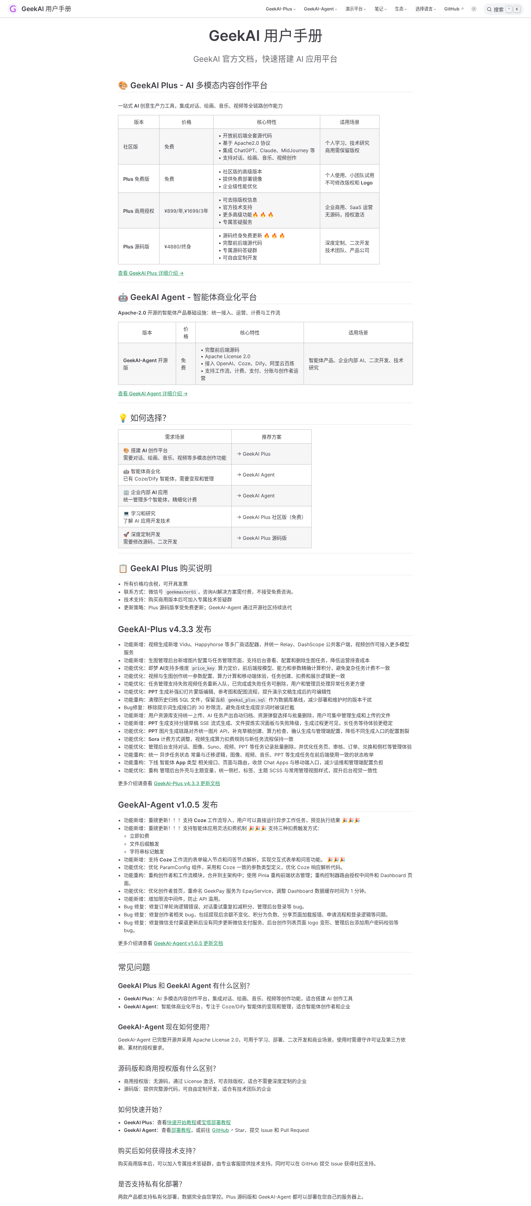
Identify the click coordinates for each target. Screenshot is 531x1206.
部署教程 (181, 1130)
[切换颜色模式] (474, 9)
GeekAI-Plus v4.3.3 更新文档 (187, 783)
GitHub (451, 8)
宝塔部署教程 (216, 1122)
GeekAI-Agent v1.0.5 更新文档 (188, 943)
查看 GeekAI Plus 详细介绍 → (151, 273)
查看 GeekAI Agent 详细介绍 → (153, 393)
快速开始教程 (181, 1122)
